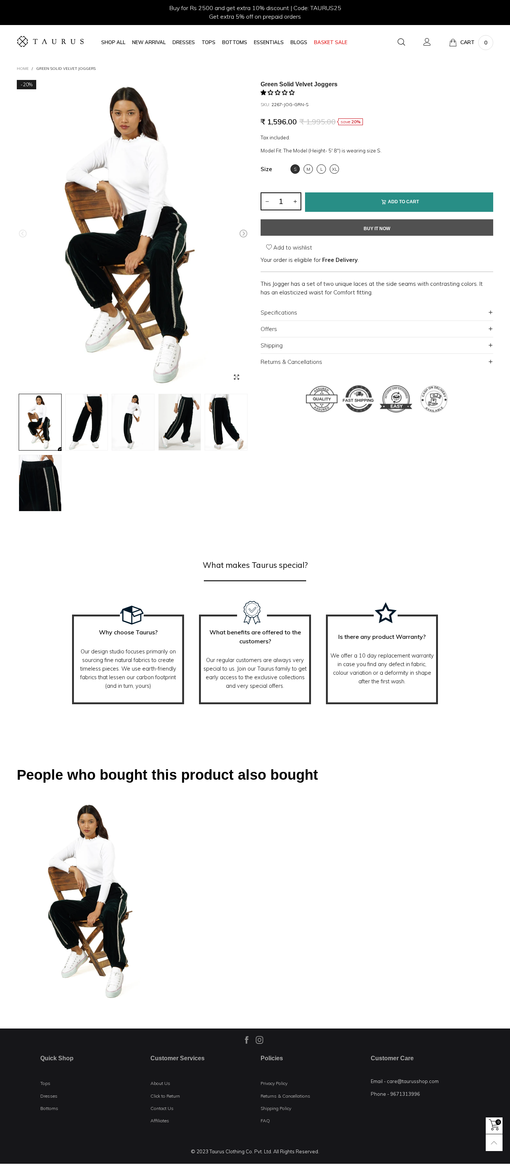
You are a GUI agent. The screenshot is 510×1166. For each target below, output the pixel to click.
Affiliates (159, 1120)
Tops (45, 1083)
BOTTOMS (234, 42)
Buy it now (377, 228)
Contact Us (162, 1108)
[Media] (236, 376)
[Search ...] (401, 42)
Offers (269, 329)
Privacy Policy (274, 1083)
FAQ (265, 1120)
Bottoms (49, 1108)
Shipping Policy (276, 1108)
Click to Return (165, 1096)
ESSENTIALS (269, 42)
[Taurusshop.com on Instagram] (259, 1040)
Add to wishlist (292, 247)
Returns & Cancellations (291, 361)
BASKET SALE (330, 42)
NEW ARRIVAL (149, 42)
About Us (160, 1083)
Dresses (48, 1096)
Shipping (272, 345)
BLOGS (298, 42)
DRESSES (183, 42)
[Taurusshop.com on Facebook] (246, 1040)
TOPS (208, 42)
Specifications (279, 312)
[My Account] (427, 42)
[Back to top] (494, 1142)
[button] (23, 233)
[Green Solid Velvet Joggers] (133, 235)
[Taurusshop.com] (50, 41)
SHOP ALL (113, 42)
